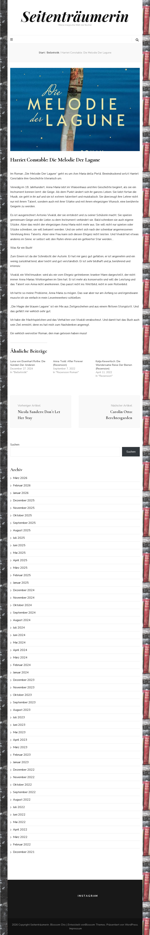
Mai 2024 (19, 643)
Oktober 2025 (22, 515)
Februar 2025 (22, 575)
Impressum (75, 928)
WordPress (131, 924)
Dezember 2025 (24, 500)
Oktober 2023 (22, 695)
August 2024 (22, 620)
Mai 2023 (19, 732)
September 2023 (24, 702)
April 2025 (20, 560)
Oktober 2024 (22, 605)
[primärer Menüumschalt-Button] (12, 39)
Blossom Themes (95, 924)
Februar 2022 (22, 845)
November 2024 (24, 598)
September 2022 (24, 792)
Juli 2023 (19, 717)
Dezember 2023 (24, 680)
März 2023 (20, 747)
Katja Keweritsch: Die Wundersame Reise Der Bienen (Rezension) (114, 365)
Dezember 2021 (24, 852)
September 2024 (24, 613)
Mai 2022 (19, 822)
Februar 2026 (22, 485)
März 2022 (20, 837)
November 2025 (24, 508)
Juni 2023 (19, 725)
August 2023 (22, 710)
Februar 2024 (22, 665)
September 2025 (24, 523)
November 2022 (24, 777)
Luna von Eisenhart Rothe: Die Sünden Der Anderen (27, 363)
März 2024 (20, 658)
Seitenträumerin (75, 16)
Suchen (14, 445)
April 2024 (20, 650)
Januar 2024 (21, 672)
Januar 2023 (21, 762)
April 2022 (20, 830)
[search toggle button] (137, 40)
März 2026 (20, 478)
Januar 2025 (21, 583)
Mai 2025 (19, 553)
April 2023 (20, 740)
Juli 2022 (19, 807)
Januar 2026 (21, 493)
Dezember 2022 (24, 770)
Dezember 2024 (24, 590)
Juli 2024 (19, 628)
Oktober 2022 (22, 785)
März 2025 (20, 568)
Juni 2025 (19, 545)
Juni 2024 (19, 635)
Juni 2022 (19, 815)
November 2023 (24, 687)
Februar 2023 (22, 755)
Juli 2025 (19, 538)
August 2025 (22, 530)
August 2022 (22, 800)
